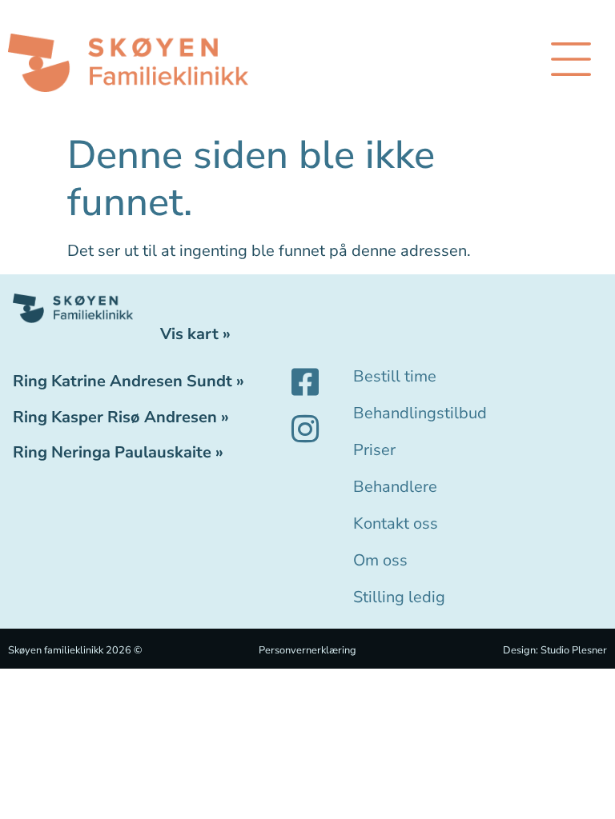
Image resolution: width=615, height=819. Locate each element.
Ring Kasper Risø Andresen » (121, 417)
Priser (374, 450)
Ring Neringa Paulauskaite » (118, 452)
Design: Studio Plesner (555, 650)
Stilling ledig (399, 597)
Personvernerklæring (307, 650)
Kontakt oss (395, 523)
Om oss (380, 560)
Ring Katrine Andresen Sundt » (128, 381)
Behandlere (395, 486)
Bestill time (394, 376)
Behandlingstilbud (420, 413)
